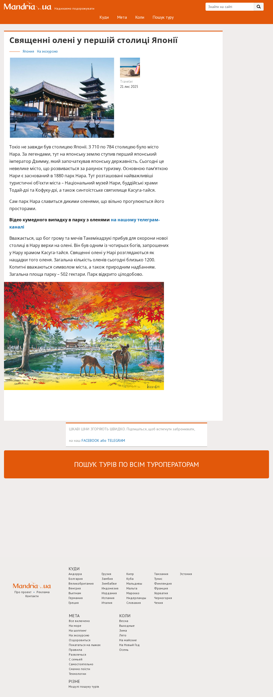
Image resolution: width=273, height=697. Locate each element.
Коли (139, 17)
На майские (128, 640)
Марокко (132, 593)
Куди (104, 17)
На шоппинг (78, 630)
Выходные (127, 626)
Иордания (109, 593)
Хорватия (161, 593)
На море (75, 626)
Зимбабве (109, 583)
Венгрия (75, 588)
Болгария (76, 579)
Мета (122, 17)
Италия (107, 603)
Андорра (75, 574)
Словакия (133, 603)
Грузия (106, 574)
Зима (123, 630)
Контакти (32, 596)
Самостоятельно (81, 664)
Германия (76, 598)
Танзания (161, 574)
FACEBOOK (90, 440)
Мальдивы (134, 583)
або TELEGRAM (112, 440)
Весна (123, 621)
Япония (29, 51)
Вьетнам (75, 593)
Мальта (131, 588)
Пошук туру (163, 17)
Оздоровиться (79, 640)
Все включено (79, 621)
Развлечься (77, 654)
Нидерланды (136, 598)
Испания (108, 598)
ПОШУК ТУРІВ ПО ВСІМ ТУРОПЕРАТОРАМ (136, 464)
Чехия (158, 603)
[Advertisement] (44, 517)
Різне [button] (74, 681)
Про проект (22, 592)
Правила (75, 650)
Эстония (186, 574)
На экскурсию (47, 51)
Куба (130, 579)
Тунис (158, 579)
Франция (161, 588)
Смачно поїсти (79, 669)
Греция (74, 603)
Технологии (77, 674)
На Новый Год (129, 645)
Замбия (107, 579)
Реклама (43, 592)
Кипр (130, 574)
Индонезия (110, 588)
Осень (124, 650)
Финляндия (163, 583)
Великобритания (81, 583)
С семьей (75, 659)
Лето (122, 635)
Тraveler (126, 81)
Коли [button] (124, 615)
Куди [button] (74, 568)
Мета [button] (74, 615)
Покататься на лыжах (85, 645)
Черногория (163, 598)
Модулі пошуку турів (84, 686)
